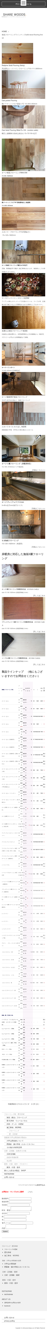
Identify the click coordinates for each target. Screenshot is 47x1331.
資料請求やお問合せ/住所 (12, 1302)
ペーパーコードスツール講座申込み (31, 1185)
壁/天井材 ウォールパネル (17, 1120)
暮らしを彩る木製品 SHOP (15, 1170)
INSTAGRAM (9, 1174)
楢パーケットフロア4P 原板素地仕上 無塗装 (16, 202)
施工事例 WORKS (14, 1127)
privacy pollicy (9, 1321)
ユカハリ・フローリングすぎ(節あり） (16, 232)
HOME (4, 31)
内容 (3, 1228)
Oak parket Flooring (9, 100)
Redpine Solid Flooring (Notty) (13, 65)
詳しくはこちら (39, 595)
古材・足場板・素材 (12, 1275)
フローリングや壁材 (10, 1249)
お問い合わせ (9, 1177)
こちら (29, 1191)
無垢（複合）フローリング (17, 1117)
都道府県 (5, 1201)
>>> (43, 470)
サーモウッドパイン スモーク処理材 (15, 298)
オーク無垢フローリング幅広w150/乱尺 (14, 265)
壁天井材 (7, 1252)
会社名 (4, 1213)
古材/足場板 (11, 1154)
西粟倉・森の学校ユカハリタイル (17, 1267)
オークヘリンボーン (8, 367)
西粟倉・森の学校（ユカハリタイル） (21, 1144)
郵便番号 (5, 1198)
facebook (7, 1306)
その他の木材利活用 (14, 1147)
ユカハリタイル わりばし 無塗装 (14, 426)
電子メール (6, 1223)
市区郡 (4, 1205)
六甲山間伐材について (15, 1140)
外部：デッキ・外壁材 (15, 1124)
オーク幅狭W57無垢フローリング (14, 397)
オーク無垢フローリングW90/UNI (14, 172)
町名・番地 (6, 1210)
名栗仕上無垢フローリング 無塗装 (15, 331)
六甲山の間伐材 (10, 1263)
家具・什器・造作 (13, 1167)
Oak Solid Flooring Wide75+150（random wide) (20, 130)
